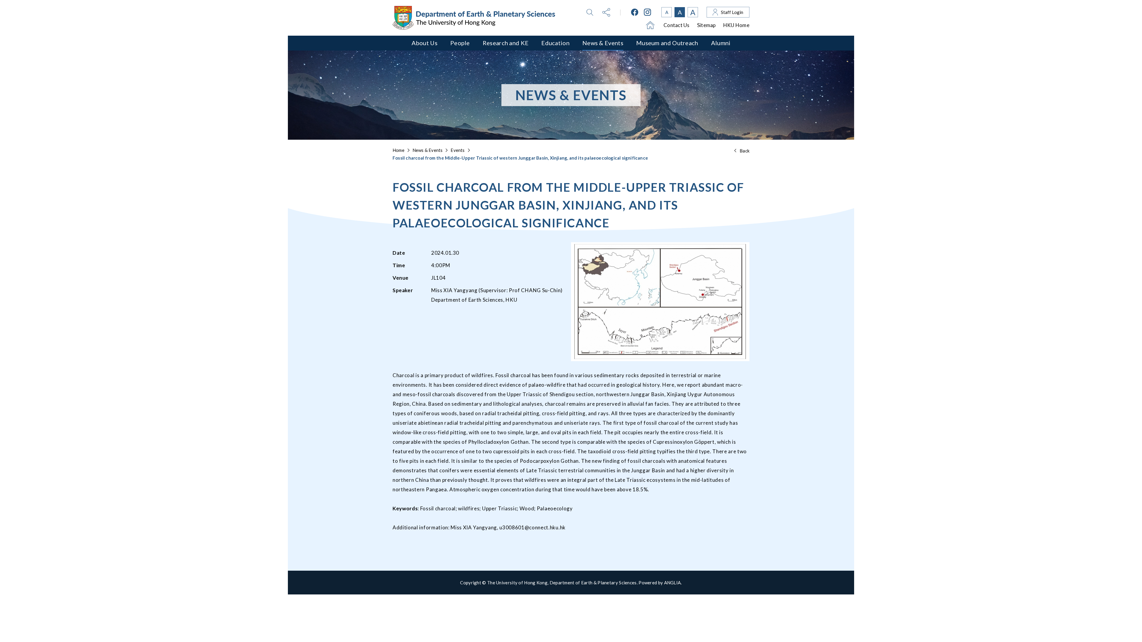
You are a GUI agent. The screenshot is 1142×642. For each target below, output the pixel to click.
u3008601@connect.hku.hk (532, 527)
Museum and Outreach (667, 42)
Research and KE (506, 42)
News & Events (602, 42)
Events (458, 150)
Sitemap (706, 25)
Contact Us (676, 25)
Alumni (721, 42)
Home (398, 150)
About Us (424, 42)
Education (555, 42)
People (460, 42)
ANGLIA (672, 582)
